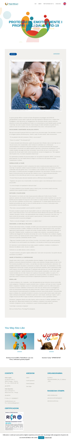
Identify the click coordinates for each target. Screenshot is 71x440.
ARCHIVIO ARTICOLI (52, 401)
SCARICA (49, 377)
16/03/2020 (56, 54)
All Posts (23, 28)
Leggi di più (48, 437)
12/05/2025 (19, 351)
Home (17, 28)
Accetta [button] (41, 437)
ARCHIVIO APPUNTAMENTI (54, 398)
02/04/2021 (51, 351)
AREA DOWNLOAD (52, 395)
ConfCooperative (30, 380)
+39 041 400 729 (14, 383)
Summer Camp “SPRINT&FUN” (51, 357)
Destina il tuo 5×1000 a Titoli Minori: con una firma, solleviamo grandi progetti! (19, 358)
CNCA (27, 377)
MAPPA (8, 386)
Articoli (13, 54)
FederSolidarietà (30, 383)
